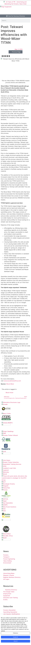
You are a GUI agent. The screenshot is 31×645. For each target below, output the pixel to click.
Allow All (15, 641)
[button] (15, 0)
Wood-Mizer (10, 384)
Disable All (15, 637)
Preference (15, 633)
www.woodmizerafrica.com (12, 381)
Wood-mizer (9, 392)
